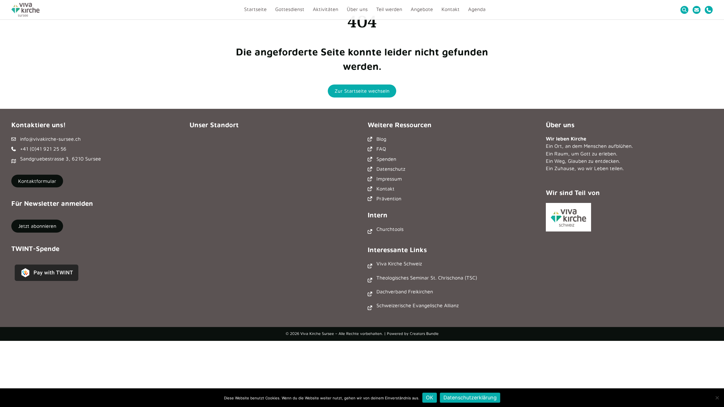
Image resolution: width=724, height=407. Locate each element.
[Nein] (717, 397)
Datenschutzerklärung (470, 397)
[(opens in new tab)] (568, 217)
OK (429, 397)
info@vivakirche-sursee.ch (50, 139)
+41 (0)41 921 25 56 (43, 149)
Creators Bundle (424, 333)
